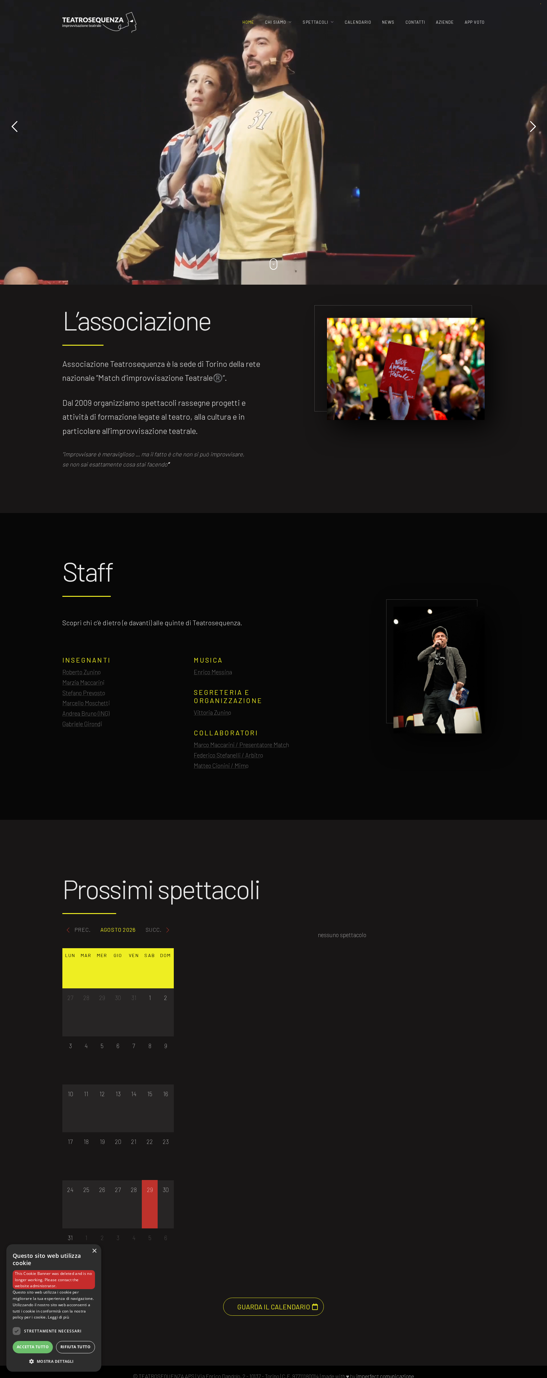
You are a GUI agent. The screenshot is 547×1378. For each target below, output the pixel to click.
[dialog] (53, 1308)
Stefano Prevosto (83, 692)
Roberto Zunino (81, 672)
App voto (475, 22)
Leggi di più (58, 1317)
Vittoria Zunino (212, 712)
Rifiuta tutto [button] (75, 1347)
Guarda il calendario (273, 1307)
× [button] (94, 1251)
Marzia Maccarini (83, 682)
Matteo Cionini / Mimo (221, 765)
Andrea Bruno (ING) (86, 713)
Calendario (358, 22)
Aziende (445, 22)
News (388, 22)
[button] (54, 1361)
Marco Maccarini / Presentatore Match (241, 744)
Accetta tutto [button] (33, 1347)
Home (248, 22)
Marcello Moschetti (86, 703)
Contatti (415, 22)
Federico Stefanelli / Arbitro (228, 755)
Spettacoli (315, 22)
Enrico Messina (213, 672)
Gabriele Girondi (82, 723)
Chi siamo (275, 22)
